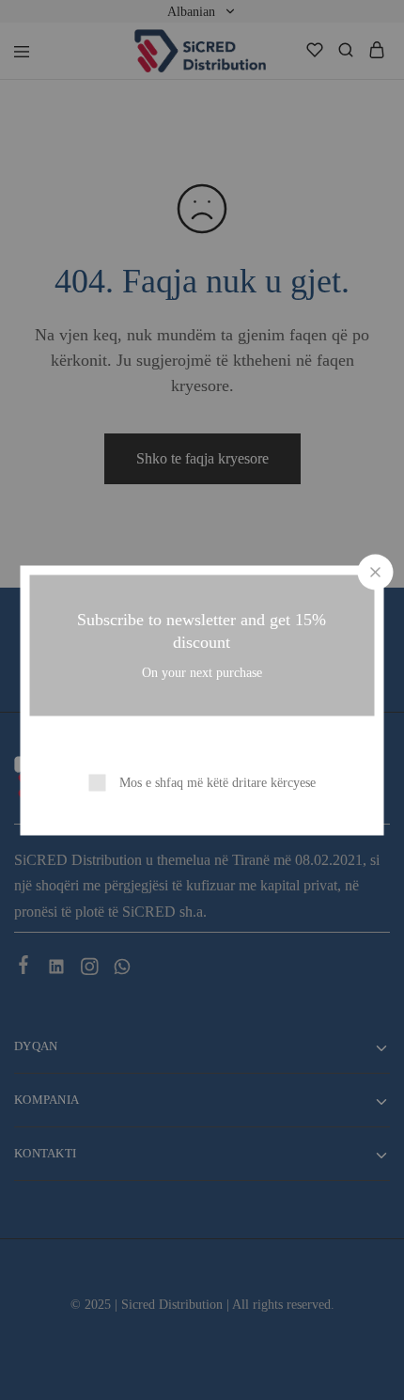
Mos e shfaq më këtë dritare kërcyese (217, 782)
